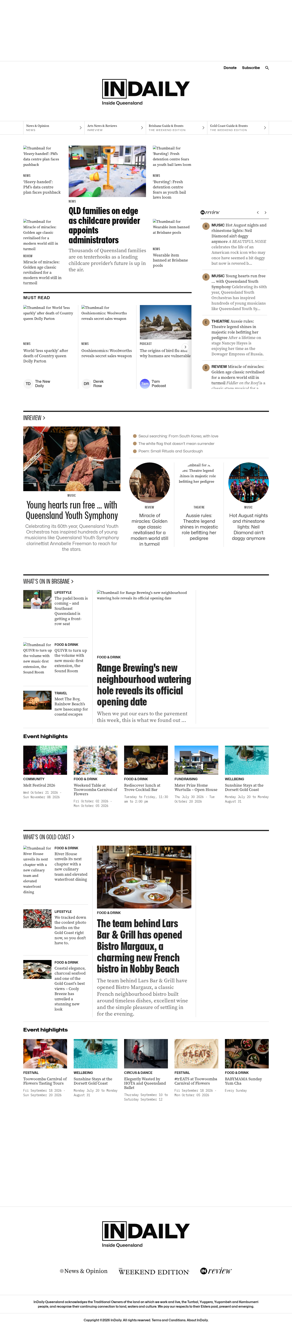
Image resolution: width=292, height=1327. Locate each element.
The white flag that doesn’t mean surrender (176, 443)
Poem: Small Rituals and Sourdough (170, 451)
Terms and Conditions (168, 1320)
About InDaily (197, 1320)
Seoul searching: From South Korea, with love (178, 436)
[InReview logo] (216, 1271)
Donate (230, 68)
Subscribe (251, 68)
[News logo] (84, 1271)
